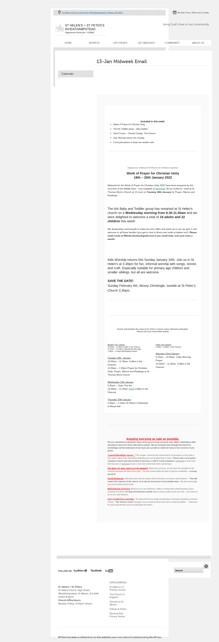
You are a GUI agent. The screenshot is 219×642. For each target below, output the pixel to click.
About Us (198, 42)
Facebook (96, 571)
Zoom (132, 389)
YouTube (109, 571)
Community (172, 42)
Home (68, 42)
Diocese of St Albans (116, 603)
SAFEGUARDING (118, 582)
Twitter (81, 571)
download (160, 188)
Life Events (120, 42)
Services (94, 42)
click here (180, 461)
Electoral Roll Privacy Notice (117, 615)
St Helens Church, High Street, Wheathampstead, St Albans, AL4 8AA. (92, 13)
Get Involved (146, 42)
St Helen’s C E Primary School (117, 588)
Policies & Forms (118, 609)
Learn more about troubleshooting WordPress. (136, 637)
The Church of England (117, 595)
